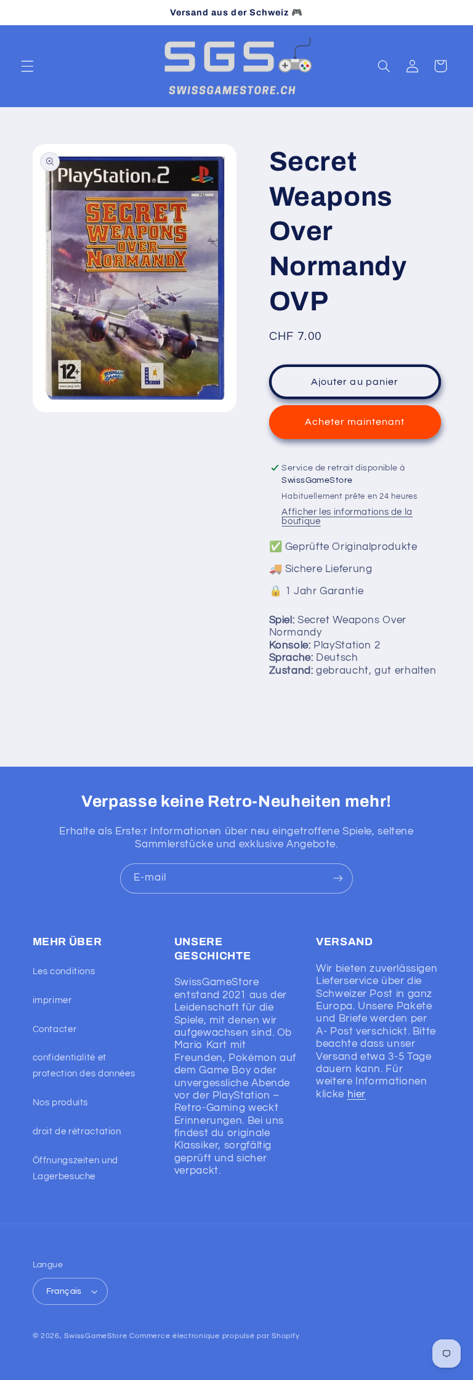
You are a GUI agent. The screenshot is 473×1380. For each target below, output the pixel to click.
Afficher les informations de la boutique (347, 516)
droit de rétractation (77, 1131)
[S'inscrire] (338, 878)
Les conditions (64, 971)
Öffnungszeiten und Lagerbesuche (75, 1168)
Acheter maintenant (355, 422)
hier (356, 1094)
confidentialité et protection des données (84, 1065)
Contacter (55, 1029)
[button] (27, 66)
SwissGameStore (95, 1336)
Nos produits (61, 1102)
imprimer (52, 1000)
